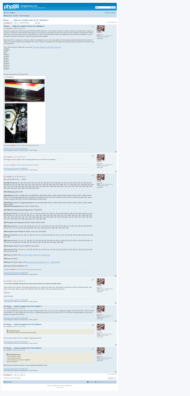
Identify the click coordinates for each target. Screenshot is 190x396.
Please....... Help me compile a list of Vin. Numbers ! (26, 20)
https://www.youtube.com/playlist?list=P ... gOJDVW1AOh (43, 262)
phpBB (54, 385)
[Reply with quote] (92, 26)
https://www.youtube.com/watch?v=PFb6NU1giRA (16, 148)
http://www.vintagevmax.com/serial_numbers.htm (47, 47)
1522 (101, 34)
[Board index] (11, 6)
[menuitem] (13, 13)
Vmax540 (99, 32)
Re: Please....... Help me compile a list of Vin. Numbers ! (23, 306)
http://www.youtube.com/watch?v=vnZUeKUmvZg (35, 255)
